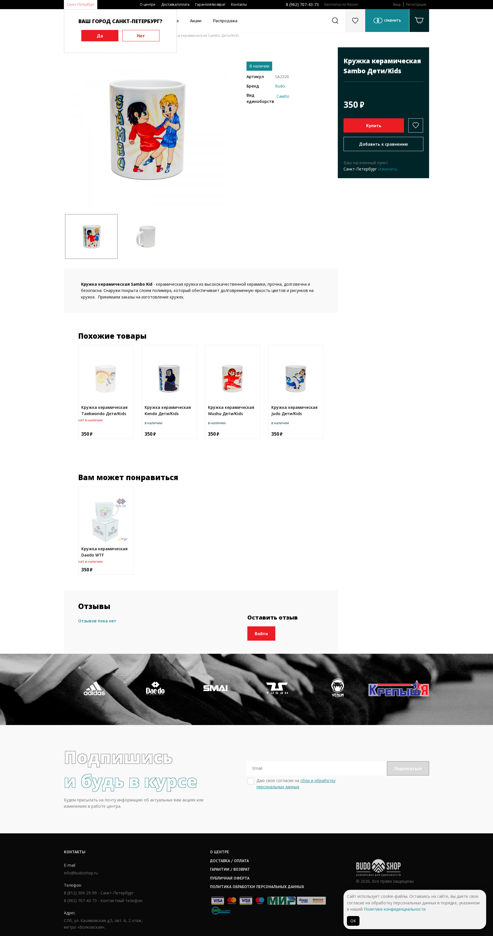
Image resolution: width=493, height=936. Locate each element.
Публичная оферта (229, 878)
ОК (353, 920)
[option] (146, 129)
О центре (147, 4)
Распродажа (225, 20)
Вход (396, 4)
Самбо (282, 96)
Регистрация (416, 4)
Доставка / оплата (229, 860)
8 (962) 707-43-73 (302, 4)
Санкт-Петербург (80, 4)
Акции (195, 20)
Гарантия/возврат (210, 4)
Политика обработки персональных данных (257, 886)
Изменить (387, 169)
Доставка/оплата (175, 4)
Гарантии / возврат (230, 869)
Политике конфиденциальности (395, 909)
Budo (280, 86)
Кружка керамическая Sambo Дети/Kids (203, 35)
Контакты (239, 4)
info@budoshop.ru (81, 873)
